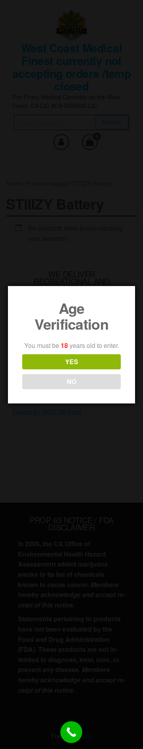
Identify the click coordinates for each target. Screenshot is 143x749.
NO (71, 381)
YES (71, 361)
